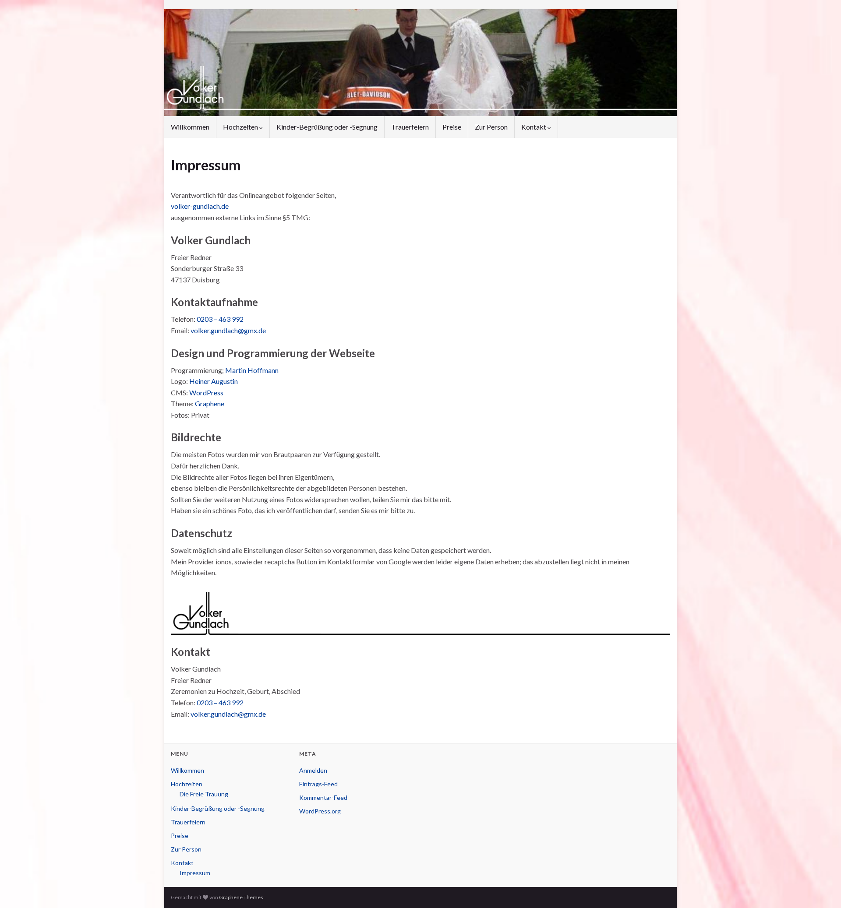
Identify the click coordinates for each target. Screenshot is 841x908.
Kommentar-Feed (323, 797)
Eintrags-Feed (318, 784)
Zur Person (491, 127)
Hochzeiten (241, 127)
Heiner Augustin (213, 381)
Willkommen (190, 127)
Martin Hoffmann (252, 370)
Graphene (209, 403)
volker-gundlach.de (200, 206)
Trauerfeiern (410, 127)
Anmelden (313, 770)
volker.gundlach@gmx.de (228, 330)
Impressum (195, 872)
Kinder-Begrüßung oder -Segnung (327, 127)
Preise (451, 127)
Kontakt (534, 127)
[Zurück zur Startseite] (420, 62)
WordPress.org (320, 811)
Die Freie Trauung (204, 794)
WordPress (206, 392)
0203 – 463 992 (220, 319)
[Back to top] (821, 888)
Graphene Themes (241, 897)
